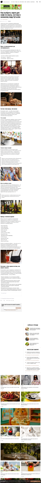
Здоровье (22, 402)
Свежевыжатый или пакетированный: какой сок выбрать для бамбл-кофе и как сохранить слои (30, 474)
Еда (1, 402)
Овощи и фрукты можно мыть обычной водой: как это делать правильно (34, 334)
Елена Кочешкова (5, 19)
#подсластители (9, 298)
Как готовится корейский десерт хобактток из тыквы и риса (10, 438)
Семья (1, 472)
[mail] (13, 301)
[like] (1, 300)
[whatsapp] (12, 301)
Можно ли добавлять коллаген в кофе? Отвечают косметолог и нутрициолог (34, 344)
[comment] (4, 300)
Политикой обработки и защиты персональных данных (11, 309)
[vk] (6, 301)
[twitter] (9, 301)
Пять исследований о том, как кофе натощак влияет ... (32, 360)
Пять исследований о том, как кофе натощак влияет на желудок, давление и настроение (29, 439)
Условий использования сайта (10, 309)
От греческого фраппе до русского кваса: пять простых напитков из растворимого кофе (35, 339)
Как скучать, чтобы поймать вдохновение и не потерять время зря (35, 329)
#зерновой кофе (4, 298)
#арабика (12, 298)
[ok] (8, 301)
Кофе (1, 10)
